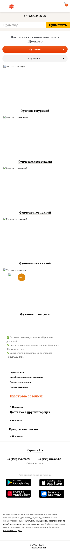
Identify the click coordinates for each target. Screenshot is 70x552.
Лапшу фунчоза (19, 387)
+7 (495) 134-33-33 (35, 15)
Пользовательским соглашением (33, 521)
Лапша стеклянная (20, 382)
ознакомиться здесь (12, 530)
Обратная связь (35, 463)
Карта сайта (35, 450)
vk (7, 546)
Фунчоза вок (17, 372)
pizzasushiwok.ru (35, 6)
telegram (25, 546)
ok (16, 546)
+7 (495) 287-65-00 (49, 459)
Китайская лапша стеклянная (26, 377)
